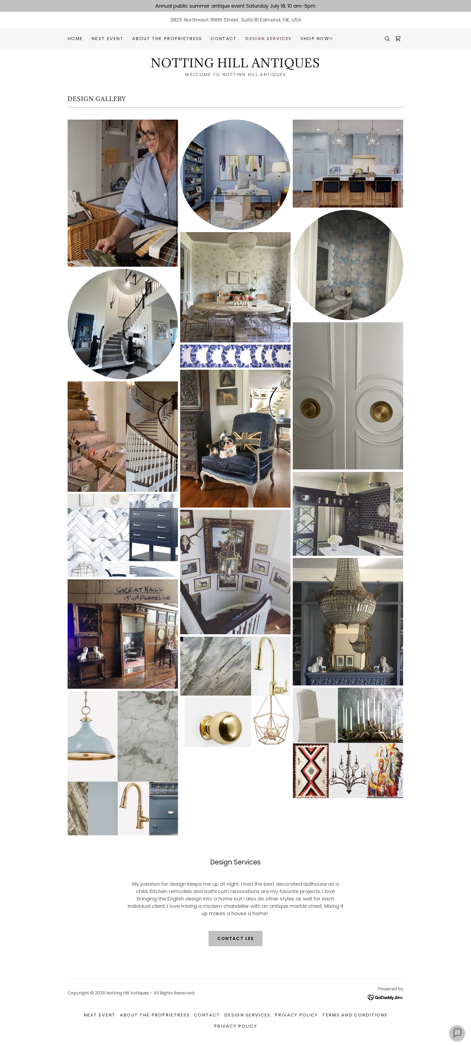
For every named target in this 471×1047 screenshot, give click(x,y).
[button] (457, 1033)
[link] (397, 38)
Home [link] (75, 38)
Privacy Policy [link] (296, 1015)
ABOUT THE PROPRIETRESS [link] (167, 38)
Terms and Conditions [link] (354, 1015)
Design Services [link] (268, 38)
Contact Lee (235, 938)
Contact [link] (224, 38)
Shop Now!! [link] (317, 38)
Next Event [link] (107, 38)
